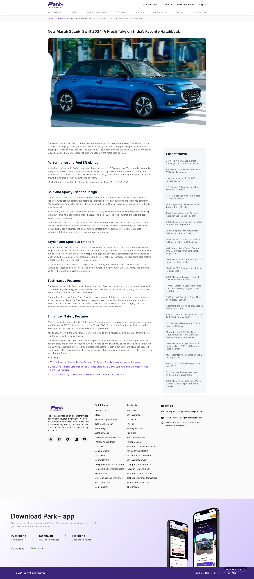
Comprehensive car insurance (109, 464)
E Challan (131, 419)
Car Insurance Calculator (138, 455)
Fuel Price (131, 433)
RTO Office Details (135, 437)
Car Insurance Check (136, 460)
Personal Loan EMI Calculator (141, 446)
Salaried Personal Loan (137, 482)
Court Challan (101, 487)
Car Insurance (133, 415)
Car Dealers (100, 455)
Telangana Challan (104, 424)
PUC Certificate (102, 482)
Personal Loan (133, 442)
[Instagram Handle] (51, 439)
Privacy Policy (219, 573)
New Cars (131, 410)
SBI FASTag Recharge (106, 419)
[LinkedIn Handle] (76, 439)
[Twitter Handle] (68, 439)
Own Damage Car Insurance (109, 478)
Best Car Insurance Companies (141, 478)
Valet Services (102, 433)
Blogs (97, 415)
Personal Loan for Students (140, 473)
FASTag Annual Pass (105, 442)
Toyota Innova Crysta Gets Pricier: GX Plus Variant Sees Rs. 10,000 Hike (87, 374)
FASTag (130, 424)
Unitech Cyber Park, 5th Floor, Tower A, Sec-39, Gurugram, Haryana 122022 (184, 423)
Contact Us (100, 410)
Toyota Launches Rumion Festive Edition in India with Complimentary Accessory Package (95, 362)
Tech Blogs (100, 428)
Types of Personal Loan (138, 469)
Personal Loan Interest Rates (109, 469)
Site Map (232, 573)
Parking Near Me (134, 428)
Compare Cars (102, 451)
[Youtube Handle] (84, 439)
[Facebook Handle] (59, 439)
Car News (61, 18)
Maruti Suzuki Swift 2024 (64, 143)
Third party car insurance (138, 464)
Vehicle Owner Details (137, 451)
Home (50, 18)
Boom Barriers (102, 460)
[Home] (56, 5)
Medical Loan (101, 473)
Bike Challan (132, 487)
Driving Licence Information (108, 437)
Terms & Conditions (201, 573)
